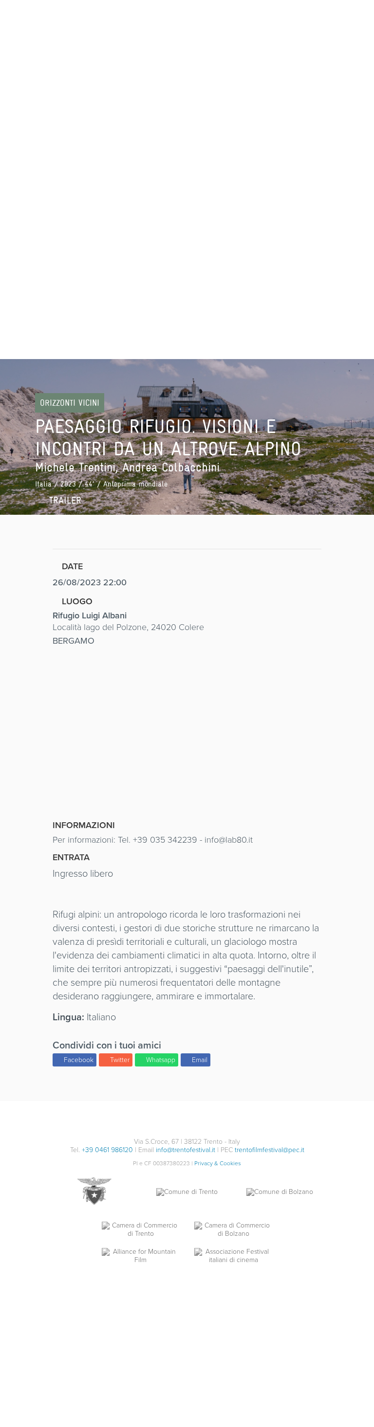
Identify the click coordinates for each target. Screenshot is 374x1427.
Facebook (79, 1060)
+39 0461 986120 (107, 1150)
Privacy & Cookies (217, 1163)
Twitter (120, 1060)
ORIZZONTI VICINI (69, 403)
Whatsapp (160, 1060)
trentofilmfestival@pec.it (269, 1150)
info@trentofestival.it (185, 1150)
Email (199, 1060)
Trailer (63, 500)
